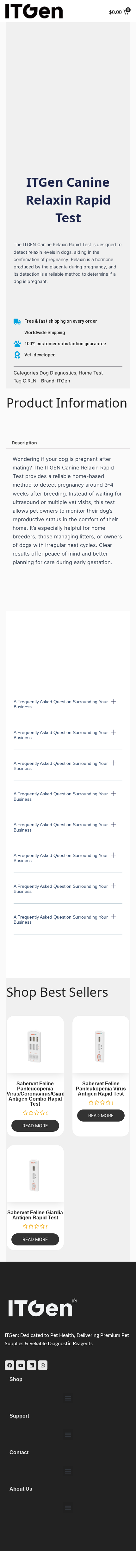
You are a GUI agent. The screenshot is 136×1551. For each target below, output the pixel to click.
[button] (68, 709)
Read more (35, 1125)
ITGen (63, 381)
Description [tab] (24, 442)
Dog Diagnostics (58, 373)
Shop (15, 1379)
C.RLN (29, 381)
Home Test (91, 373)
